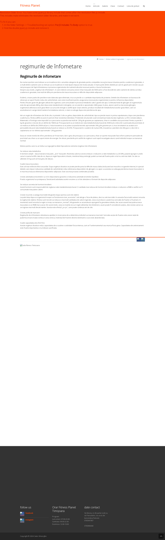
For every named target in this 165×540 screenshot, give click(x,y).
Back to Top (161, 536)
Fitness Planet (30, 5)
